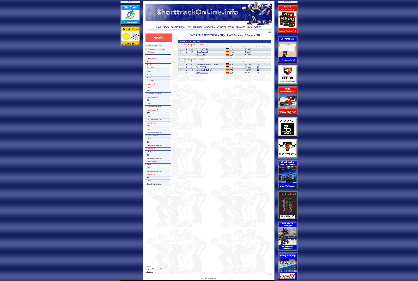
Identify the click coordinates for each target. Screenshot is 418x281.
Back (269, 32)
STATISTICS (209, 27)
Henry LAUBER (202, 73)
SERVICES (240, 27)
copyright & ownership (208, 278)
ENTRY (231, 27)
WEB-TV (257, 27)
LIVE (189, 27)
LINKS (249, 27)
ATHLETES (221, 27)
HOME (158, 27)
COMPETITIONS (178, 27)
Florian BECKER (202, 49)
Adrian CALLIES (202, 52)
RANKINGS (197, 27)
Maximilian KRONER (204, 70)
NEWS (166, 27)
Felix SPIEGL (201, 67)
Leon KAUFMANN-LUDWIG (207, 64)
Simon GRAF (201, 55)
